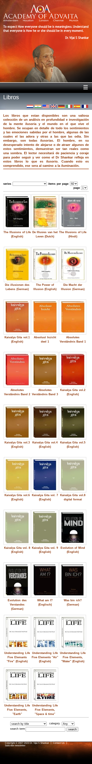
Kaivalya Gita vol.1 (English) (17, 339)
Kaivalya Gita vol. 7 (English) (45, 497)
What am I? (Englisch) (45, 602)
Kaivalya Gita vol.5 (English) (72, 444)
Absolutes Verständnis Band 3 (45, 392)
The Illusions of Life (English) (17, 234)
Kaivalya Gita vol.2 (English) (72, 392)
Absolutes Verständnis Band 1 (73, 339)
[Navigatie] (85, 87)
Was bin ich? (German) (73, 602)
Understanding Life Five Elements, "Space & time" (45, 710)
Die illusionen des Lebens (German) (17, 287)
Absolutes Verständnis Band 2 (17, 392)
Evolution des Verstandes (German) (17, 604)
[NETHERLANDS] (30, 106)
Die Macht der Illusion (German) (72, 287)
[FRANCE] (85, 106)
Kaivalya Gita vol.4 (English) (45, 444)
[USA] (46, 106)
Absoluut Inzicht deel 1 (45, 339)
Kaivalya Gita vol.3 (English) (17, 444)
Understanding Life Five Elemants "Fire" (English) (17, 657)
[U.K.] (53, 106)
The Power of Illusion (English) (44, 287)
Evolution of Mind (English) (73, 550)
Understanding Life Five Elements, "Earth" (17, 710)
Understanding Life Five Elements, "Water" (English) (72, 657)
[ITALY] (69, 106)
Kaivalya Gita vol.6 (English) (17, 497)
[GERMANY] (61, 106)
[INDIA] (38, 106)
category (54, 723)
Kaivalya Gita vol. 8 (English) (17, 550)
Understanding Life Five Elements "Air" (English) (45, 657)
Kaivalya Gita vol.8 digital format (72, 497)
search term (17, 728)
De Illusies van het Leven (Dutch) (45, 234)
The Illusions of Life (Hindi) (72, 234)
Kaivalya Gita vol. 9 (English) (45, 550)
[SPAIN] (77, 106)
